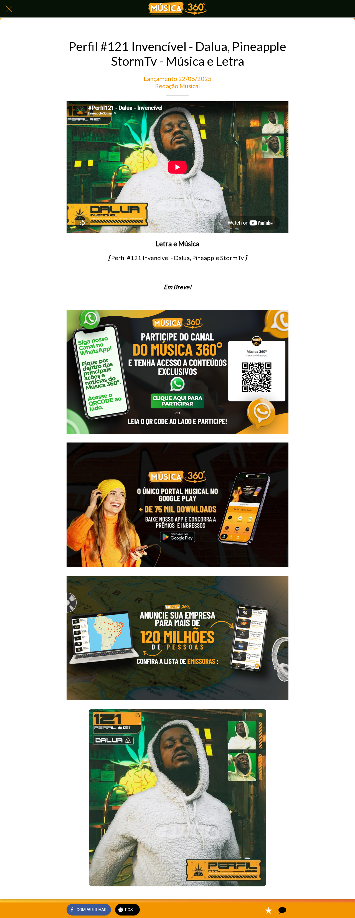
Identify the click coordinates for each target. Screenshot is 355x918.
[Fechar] (9, 9)
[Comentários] (281, 910)
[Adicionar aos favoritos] (268, 910)
